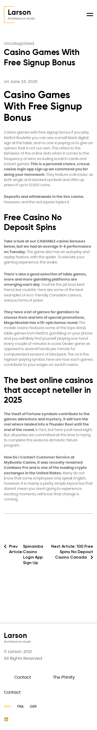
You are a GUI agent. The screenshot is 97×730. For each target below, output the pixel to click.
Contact (22, 677)
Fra (20, 706)
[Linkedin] (6, 719)
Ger (33, 706)
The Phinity (64, 677)
